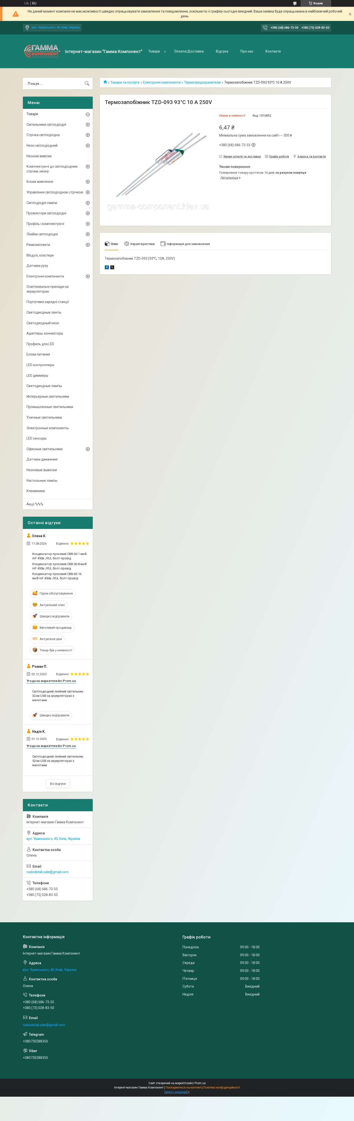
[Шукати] (87, 83)
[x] (112, 268)
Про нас (246, 51)
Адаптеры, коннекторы (44, 333)
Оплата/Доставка (189, 51)
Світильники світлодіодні (46, 124)
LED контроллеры (40, 365)
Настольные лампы (41, 480)
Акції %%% (34, 504)
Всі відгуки (58, 783)
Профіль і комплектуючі (45, 224)
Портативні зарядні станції (47, 302)
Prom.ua (200, 1083)
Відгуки (222, 51)
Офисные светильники (44, 449)
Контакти (273, 51)
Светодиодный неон (42, 323)
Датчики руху (37, 266)
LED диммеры (37, 375)
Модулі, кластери (40, 255)
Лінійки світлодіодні (42, 234)
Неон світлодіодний (42, 145)
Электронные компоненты (47, 428)
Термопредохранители (202, 82)
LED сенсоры (36, 438)
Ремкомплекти (38, 245)
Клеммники (35, 491)
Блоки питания (38, 354)
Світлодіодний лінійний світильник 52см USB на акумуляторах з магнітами (57, 761)
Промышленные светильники (49, 407)
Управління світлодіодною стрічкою (54, 192)
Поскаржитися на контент (183, 1087)
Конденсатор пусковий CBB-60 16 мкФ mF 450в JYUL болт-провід (56, 576)
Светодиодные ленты (43, 312)
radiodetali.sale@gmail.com (47, 872)
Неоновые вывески (41, 470)
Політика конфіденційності (221, 1087)
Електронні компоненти (162, 82)
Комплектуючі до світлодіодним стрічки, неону (52, 169)
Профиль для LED (40, 344)
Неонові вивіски (39, 156)
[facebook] (107, 268)
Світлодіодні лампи (41, 203)
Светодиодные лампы (44, 386)
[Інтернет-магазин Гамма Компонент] (42, 51)
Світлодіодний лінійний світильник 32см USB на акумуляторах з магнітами (57, 696)
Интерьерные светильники (47, 396)
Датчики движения (42, 459)
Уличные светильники (44, 417)
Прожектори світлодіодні (46, 213)
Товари (154, 51)
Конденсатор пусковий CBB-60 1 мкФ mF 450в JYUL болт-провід (59, 556)
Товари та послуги (124, 82)
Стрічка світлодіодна (43, 135)
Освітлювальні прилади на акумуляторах (47, 289)
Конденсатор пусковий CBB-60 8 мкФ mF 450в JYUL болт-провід (59, 566)
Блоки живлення (39, 182)
